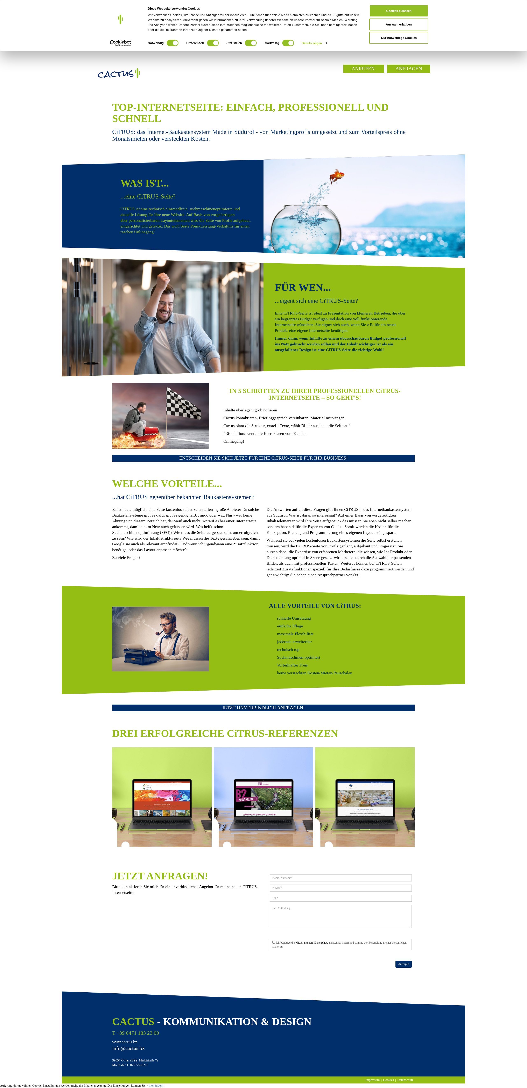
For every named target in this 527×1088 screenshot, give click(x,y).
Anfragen (403, 964)
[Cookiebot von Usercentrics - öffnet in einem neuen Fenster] (121, 43)
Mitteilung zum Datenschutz (312, 942)
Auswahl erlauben (399, 24)
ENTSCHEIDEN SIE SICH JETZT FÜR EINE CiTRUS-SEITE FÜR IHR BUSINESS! (263, 458)
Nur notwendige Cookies (399, 37)
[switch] (213, 43)
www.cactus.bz (124, 1041)
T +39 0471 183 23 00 (135, 1033)
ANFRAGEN (408, 68)
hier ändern (156, 1085)
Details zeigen (312, 43)
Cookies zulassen (399, 11)
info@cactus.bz (128, 1048)
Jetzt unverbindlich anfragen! (263, 707)
